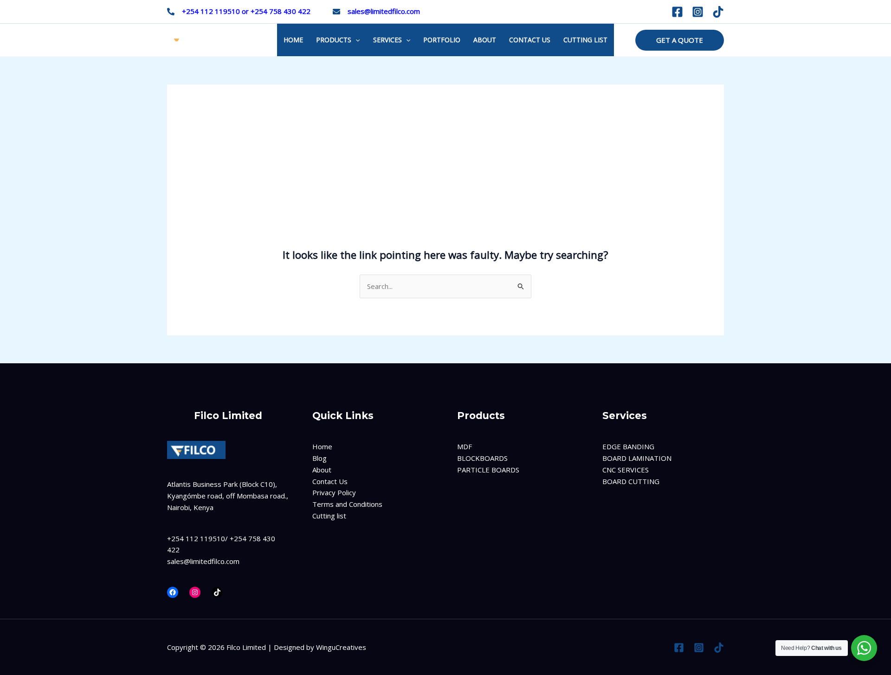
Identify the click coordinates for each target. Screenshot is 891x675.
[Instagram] (698, 12)
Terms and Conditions (347, 504)
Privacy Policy (334, 492)
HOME (293, 39)
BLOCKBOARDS (482, 458)
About (321, 469)
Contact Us (330, 481)
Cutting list (329, 515)
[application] (355, 40)
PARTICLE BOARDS (488, 469)
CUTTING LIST (585, 39)
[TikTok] (217, 592)
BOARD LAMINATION (636, 458)
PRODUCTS (333, 39)
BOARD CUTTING (630, 481)
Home (322, 446)
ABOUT (484, 39)
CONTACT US (529, 39)
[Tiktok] (718, 12)
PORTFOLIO (441, 39)
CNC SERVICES (625, 469)
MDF (464, 446)
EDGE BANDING (628, 446)
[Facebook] (677, 12)
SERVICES (387, 39)
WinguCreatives (341, 647)
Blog (319, 458)
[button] (679, 40)
